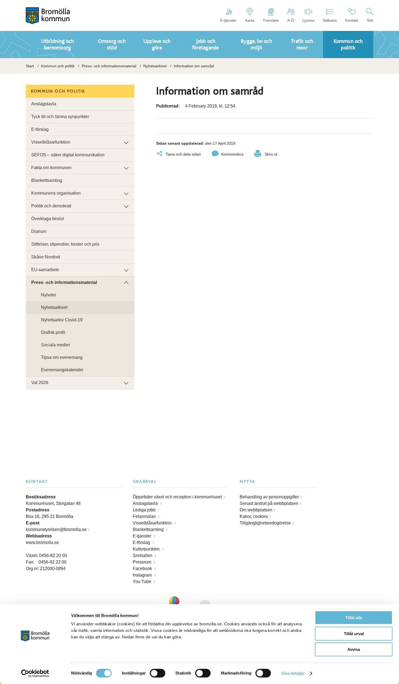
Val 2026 (39, 382)
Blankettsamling (46, 180)
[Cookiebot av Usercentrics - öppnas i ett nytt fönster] (35, 673)
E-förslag (40, 129)
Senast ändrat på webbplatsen (269, 503)
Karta (249, 20)
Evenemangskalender (62, 370)
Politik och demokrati (51, 206)
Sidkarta (330, 20)
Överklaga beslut (47, 218)
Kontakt (351, 20)
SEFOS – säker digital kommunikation (67, 155)
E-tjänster (228, 20)
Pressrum (142, 562)
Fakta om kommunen (51, 167)
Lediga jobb (145, 510)
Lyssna (308, 20)
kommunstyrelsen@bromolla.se (56, 529)
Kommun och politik (58, 66)
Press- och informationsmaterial (109, 66)
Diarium (38, 231)
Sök (370, 20)
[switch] (157, 673)
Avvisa (353, 649)
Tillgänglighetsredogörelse (265, 523)
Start (30, 66)
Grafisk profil (53, 332)
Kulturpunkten (147, 549)
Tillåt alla (353, 617)
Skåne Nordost (45, 257)
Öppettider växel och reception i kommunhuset (178, 497)
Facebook (143, 568)
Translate (271, 20)
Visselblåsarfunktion (50, 142)
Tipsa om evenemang (62, 357)
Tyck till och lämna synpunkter (60, 116)
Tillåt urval (354, 633)
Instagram (143, 575)
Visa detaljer (293, 673)
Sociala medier (55, 345)
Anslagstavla (43, 104)
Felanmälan (145, 516)
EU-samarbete (45, 269)
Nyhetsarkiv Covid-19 (62, 320)
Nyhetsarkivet (155, 66)
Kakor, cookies (254, 516)
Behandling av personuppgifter (269, 497)
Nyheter (48, 295)
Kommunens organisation (56, 193)
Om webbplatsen (256, 510)
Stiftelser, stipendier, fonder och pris (65, 244)
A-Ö (290, 20)
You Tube (142, 581)
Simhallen (143, 555)
